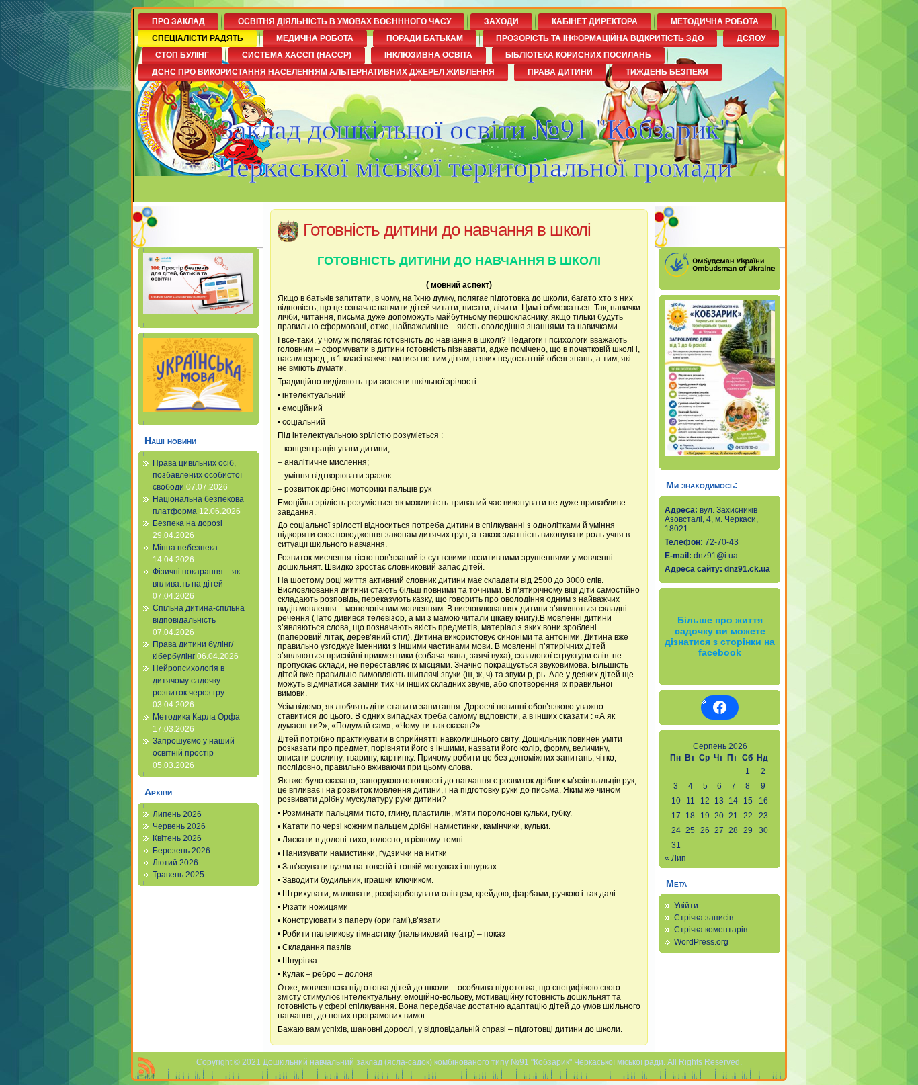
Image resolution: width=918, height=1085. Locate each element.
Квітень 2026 (177, 838)
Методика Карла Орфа (196, 717)
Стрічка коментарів (710, 930)
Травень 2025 (178, 874)
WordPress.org (701, 942)
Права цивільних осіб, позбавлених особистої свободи (197, 475)
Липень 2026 (177, 814)
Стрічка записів (703, 917)
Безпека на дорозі (187, 523)
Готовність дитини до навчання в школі (447, 230)
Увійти (686, 905)
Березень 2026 (181, 850)
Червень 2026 (179, 826)
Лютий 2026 (175, 862)
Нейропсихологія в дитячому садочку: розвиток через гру (188, 680)
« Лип (675, 858)
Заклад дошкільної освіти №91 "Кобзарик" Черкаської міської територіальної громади (475, 147)
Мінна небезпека (185, 547)
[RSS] (146, 1068)
